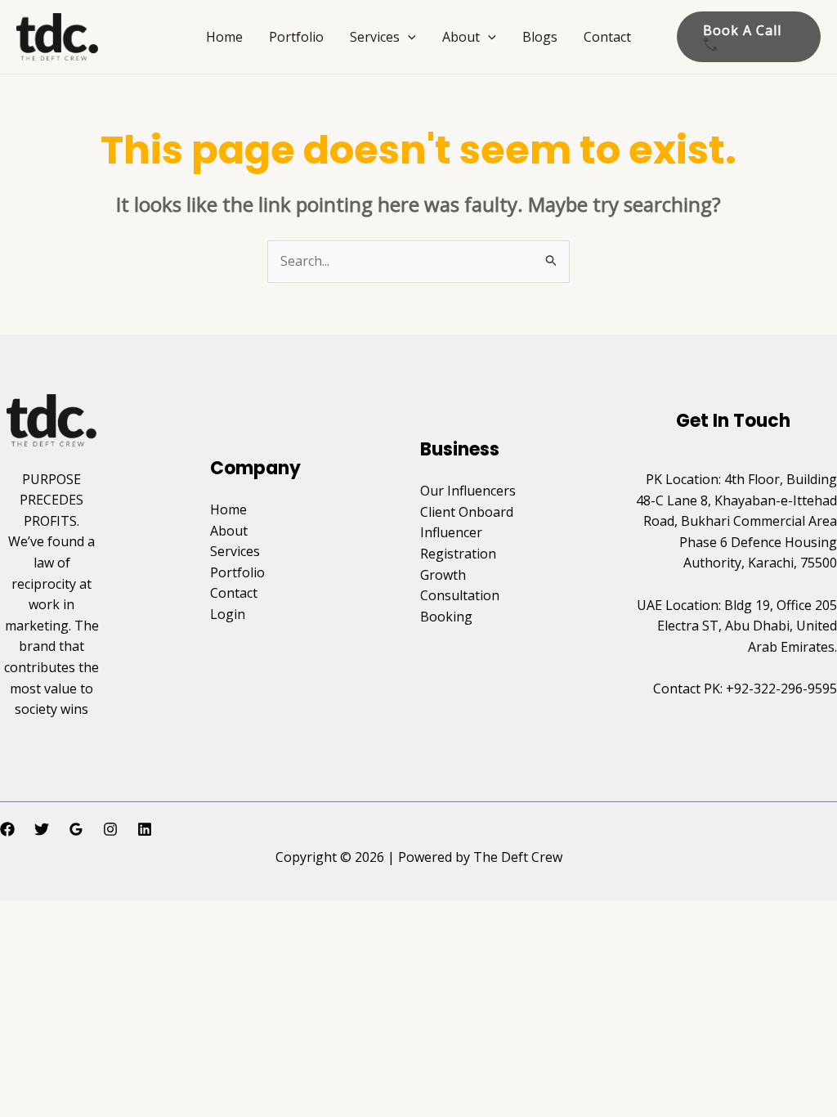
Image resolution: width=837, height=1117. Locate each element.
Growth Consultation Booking (459, 596)
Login (227, 614)
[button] (408, 37)
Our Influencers (468, 491)
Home (224, 37)
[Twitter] (41, 829)
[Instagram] (110, 829)
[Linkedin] (144, 829)
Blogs (539, 37)
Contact (607, 37)
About (461, 37)
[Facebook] (7, 829)
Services (375, 37)
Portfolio (296, 37)
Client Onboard (466, 512)
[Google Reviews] (76, 829)
